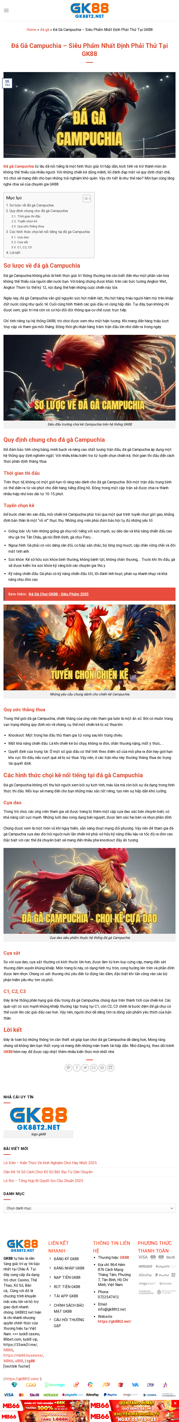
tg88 (31, 1361)
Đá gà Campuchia (18, 166)
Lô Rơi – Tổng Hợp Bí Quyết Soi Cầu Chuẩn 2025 (43, 1181)
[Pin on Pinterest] (102, 1068)
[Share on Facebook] (77, 1068)
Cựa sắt (22, 242)
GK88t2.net (24, 1312)
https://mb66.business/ (23, 1355)
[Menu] (6, 10)
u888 (19, 1361)
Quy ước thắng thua (30, 226)
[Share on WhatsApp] (68, 1068)
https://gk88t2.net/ (114, 1321)
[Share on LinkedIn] (110, 1068)
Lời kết (15, 253)
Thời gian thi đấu (28, 216)
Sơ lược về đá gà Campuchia (32, 205)
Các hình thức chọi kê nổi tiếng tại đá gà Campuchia (50, 232)
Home (31, 29)
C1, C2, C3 (24, 247)
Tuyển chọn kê (27, 221)
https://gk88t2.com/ (22, 1379)
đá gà (44, 29)
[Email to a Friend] (94, 1068)
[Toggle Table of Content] (84, 199)
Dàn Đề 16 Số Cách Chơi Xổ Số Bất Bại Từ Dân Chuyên (48, 1172)
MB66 (8, 1350)
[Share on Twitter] (85, 1068)
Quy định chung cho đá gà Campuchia (39, 211)
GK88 (8, 1052)
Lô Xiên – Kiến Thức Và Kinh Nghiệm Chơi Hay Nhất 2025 (50, 1163)
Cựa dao (23, 237)
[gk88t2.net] (89, 10)
